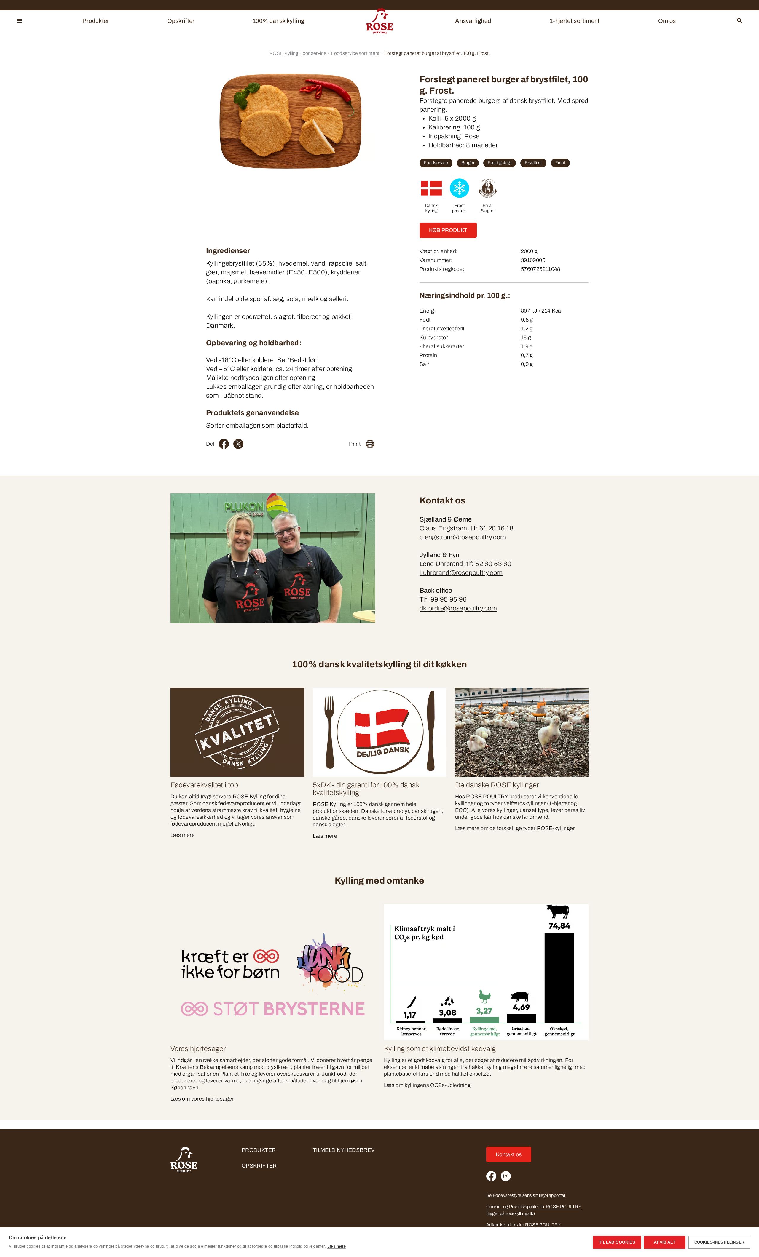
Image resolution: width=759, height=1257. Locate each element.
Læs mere (336, 1246)
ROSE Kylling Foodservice (298, 53)
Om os (667, 20)
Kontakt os (509, 1154)
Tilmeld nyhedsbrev (343, 1150)
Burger (467, 163)
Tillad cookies (617, 1242)
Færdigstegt (499, 163)
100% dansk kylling (278, 20)
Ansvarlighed (473, 20)
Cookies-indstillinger (719, 1242)
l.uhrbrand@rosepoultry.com (461, 572)
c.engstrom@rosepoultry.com (463, 537)
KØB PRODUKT (448, 230)
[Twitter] (238, 444)
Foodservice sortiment (355, 53)
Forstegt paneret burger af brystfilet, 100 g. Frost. (437, 53)
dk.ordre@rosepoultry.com (458, 608)
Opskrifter (181, 20)
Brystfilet (533, 163)
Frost (560, 163)
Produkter (95, 20)
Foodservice (436, 163)
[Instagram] (506, 1176)
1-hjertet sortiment (575, 20)
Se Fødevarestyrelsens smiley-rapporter (526, 1195)
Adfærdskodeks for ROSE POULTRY (523, 1224)
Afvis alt (664, 1242)
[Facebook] (224, 444)
